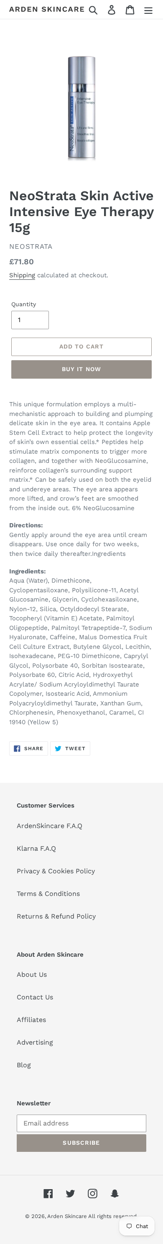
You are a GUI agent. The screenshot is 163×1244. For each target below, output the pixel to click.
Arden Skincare (67, 1216)
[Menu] (148, 9)
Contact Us (35, 997)
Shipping (22, 275)
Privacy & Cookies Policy (56, 871)
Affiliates (31, 1020)
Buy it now (81, 369)
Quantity (23, 304)
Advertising (35, 1042)
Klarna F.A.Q (36, 848)
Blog (24, 1065)
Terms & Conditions (48, 894)
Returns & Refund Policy (56, 916)
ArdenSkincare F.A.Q (49, 826)
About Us (32, 974)
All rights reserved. (113, 1216)
